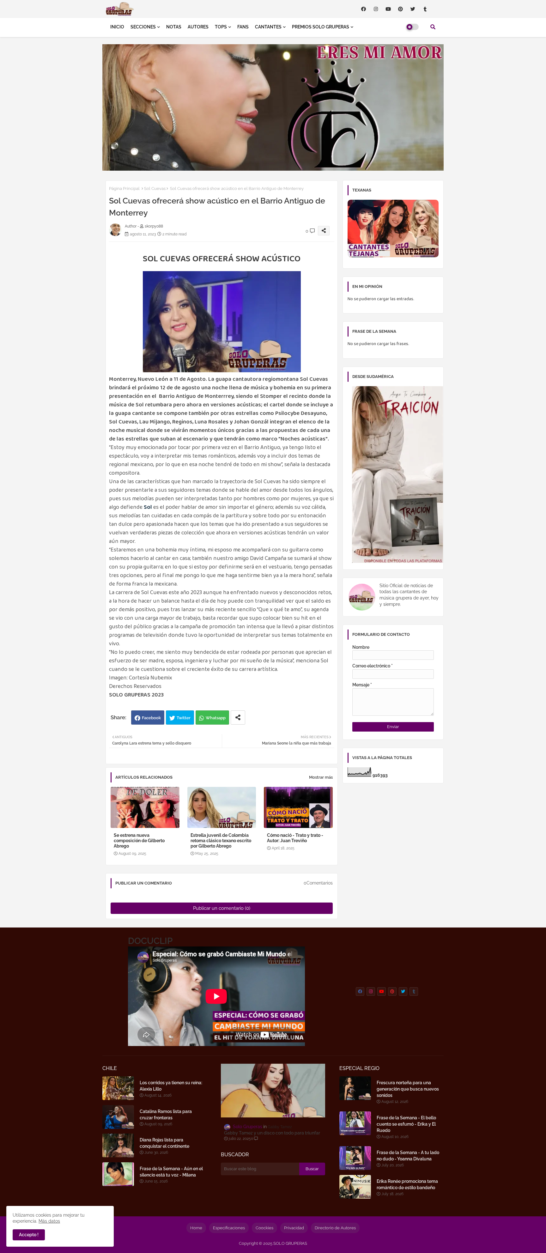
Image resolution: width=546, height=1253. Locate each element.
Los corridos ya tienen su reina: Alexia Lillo (171, 1086)
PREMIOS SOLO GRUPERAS (320, 26)
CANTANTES (268, 26)
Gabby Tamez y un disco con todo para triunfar (272, 1132)
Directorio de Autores (335, 1228)
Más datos (49, 1221)
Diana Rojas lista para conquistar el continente (164, 1143)
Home (196, 1228)
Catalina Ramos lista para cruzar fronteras (166, 1114)
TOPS (221, 26)
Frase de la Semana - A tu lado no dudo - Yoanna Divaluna (408, 1155)
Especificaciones (229, 1228)
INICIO (117, 26)
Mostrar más (321, 777)
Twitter (184, 717)
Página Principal (124, 188)
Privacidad (294, 1228)
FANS (243, 26)
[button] (433, 27)
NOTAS (173, 26)
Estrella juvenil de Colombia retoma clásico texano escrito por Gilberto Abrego (221, 841)
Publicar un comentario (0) (221, 908)
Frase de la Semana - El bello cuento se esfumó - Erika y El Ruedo (406, 1124)
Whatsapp (216, 717)
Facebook (151, 717)
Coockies (264, 1228)
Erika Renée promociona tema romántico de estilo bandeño (407, 1184)
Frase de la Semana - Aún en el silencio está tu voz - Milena (171, 1171)
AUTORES (198, 26)
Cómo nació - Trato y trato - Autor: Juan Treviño (295, 838)
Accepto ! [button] (29, 1234)
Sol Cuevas (155, 188)
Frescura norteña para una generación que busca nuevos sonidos (408, 1089)
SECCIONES (143, 26)
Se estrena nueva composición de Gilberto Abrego (139, 841)
